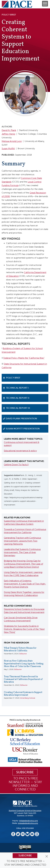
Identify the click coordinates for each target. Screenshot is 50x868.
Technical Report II (17, 398)
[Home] (17, 4)
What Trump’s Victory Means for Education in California (20, 649)
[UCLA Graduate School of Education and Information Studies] (25, 759)
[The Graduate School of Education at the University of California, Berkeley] (25, 741)
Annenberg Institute (27, 698)
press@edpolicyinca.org (28, 823)
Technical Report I (17, 388)
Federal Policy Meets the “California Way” (23, 358)
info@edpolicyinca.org (28, 821)
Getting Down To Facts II (16, 464)
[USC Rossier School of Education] (25, 750)
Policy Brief (13, 377)
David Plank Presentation (21, 418)
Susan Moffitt (8, 148)
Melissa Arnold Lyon (12, 141)
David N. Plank (9, 130)
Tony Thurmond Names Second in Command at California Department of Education (23, 679)
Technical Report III (18, 408)
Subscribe (25, 855)
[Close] (46, 856)
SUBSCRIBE (25, 772)
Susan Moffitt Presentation (23, 428)
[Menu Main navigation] (45, 3)
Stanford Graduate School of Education (25, 811)
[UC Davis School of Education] (25, 732)
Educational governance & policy (20, 450)
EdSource (23, 654)
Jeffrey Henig (8, 134)
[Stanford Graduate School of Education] (25, 724)
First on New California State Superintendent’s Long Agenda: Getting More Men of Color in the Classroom (23, 663)
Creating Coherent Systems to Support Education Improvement (23, 694)
